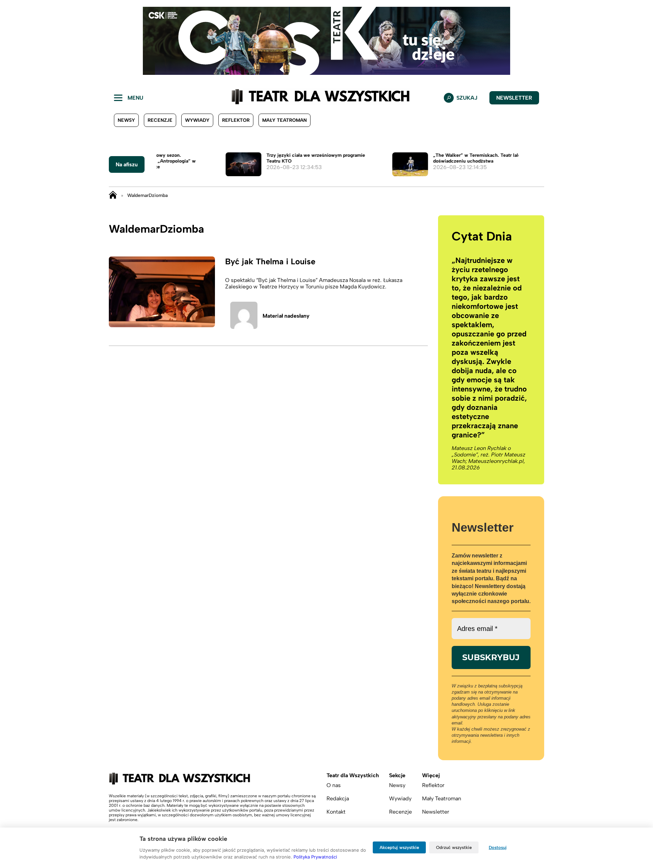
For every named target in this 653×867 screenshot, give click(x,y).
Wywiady (197, 120)
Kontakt (336, 811)
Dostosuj (498, 847)
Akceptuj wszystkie (399, 847)
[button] (10, 40)
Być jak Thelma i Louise (270, 261)
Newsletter (514, 98)
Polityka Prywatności (315, 857)
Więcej (431, 775)
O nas (333, 785)
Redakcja (337, 798)
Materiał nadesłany (286, 316)
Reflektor (236, 120)
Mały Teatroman (284, 120)
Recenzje (160, 120)
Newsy (126, 120)
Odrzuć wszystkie (454, 847)
